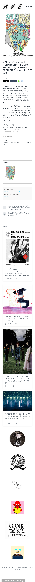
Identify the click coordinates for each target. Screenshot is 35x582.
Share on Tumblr (13, 81)
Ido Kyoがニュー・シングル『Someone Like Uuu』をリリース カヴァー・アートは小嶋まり (17, 319)
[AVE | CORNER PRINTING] (13, 6)
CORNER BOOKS (17, 97)
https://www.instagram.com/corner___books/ (15, 196)
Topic (6, 78)
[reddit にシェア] (22, 81)
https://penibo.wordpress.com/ (12, 191)
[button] (10, 173)
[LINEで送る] (19, 81)
